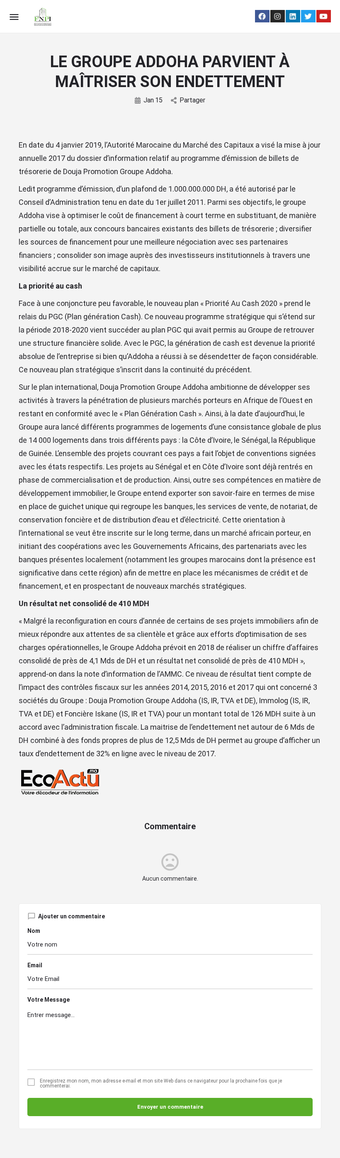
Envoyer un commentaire (170, 1107)
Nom (33, 930)
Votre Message (48, 999)
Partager (192, 100)
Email (34, 965)
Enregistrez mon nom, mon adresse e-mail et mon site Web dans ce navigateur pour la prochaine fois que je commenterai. (161, 1083)
